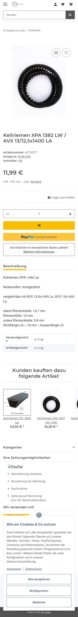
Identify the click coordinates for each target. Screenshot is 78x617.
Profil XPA (24, 156)
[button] (55, 4)
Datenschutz (33, 569)
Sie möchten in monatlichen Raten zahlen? (39, 250)
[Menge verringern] (7, 214)
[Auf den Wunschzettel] (66, 52)
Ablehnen (39, 602)
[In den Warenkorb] (6, 43)
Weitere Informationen (39, 252)
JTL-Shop (46, 612)
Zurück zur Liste (15, 30)
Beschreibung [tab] (14, 266)
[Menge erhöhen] (70, 214)
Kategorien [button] (12, 447)
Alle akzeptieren (39, 579)
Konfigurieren (39, 590)
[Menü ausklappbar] (5, 2)
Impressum (14, 569)
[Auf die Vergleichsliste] (56, 52)
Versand (35, 181)
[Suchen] (70, 15)
